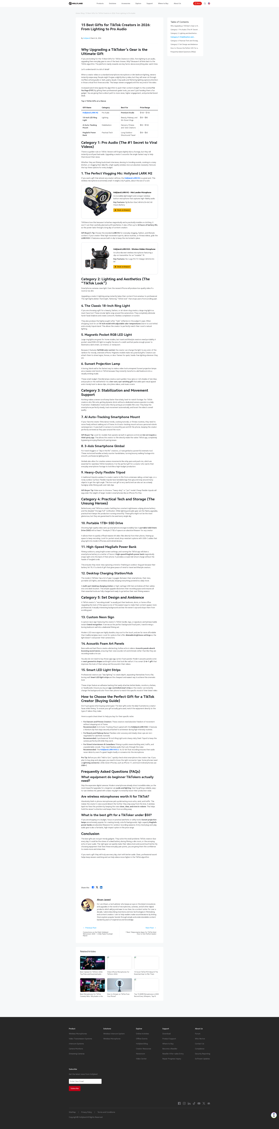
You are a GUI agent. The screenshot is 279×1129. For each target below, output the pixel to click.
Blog (82, 13)
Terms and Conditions (106, 1112)
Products (100, 3)
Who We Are (200, 1039)
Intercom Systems (76, 1044)
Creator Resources (143, 1049)
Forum (197, 1034)
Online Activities (142, 1034)
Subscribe (75, 1088)
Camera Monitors (76, 1049)
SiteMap (72, 1112)
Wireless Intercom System (114, 1034)
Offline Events (141, 1039)
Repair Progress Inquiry (171, 1059)
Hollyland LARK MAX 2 (109, 750)
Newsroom (140, 1054)
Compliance (199, 1049)
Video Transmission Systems (80, 1039)
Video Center (141, 1059)
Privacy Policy (86, 1112)
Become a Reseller (169, 1049)
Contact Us (199, 1044)
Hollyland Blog (142, 1044)
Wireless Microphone (111, 1039)
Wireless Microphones (78, 1034)
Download (166, 1034)
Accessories (126, 3)
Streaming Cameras (76, 1054)
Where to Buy (163, 3)
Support (150, 3)
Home (78, 13)
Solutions (112, 3)
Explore (138, 3)
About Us (177, 3)
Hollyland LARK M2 (90, 113)
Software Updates (202, 1059)
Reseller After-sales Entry (173, 1054)
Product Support (169, 1039)
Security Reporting (202, 1054)
